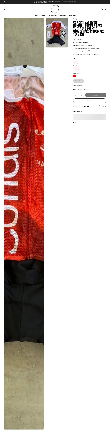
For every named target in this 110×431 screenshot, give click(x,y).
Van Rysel (75, 19)
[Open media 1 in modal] (24, 224)
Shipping (75, 89)
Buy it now (90, 100)
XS (75, 61)
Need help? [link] (103, 106)
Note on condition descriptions (91, 54)
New (76, 69)
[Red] (74, 76)
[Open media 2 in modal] (57, 32)
